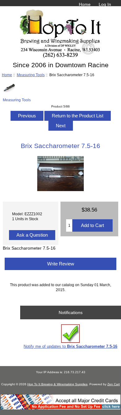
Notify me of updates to (70, 346)
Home (85, 4)
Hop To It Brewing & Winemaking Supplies (57, 384)
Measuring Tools (31, 75)
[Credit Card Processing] (60, 408)
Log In (105, 4)
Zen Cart (113, 384)
